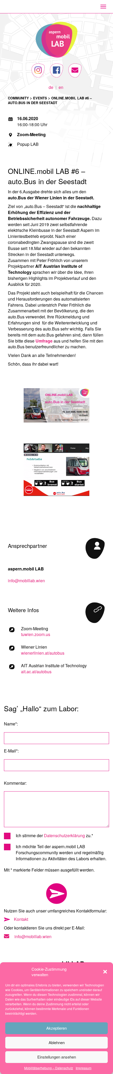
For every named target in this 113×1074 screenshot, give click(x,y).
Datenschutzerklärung (64, 835)
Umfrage (44, 341)
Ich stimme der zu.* (54, 835)
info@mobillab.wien (26, 581)
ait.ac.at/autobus (36, 672)
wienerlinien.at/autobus (42, 653)
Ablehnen (57, 1042)
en (61, 86)
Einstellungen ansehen (56, 1057)
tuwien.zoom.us (35, 634)
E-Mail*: (11, 751)
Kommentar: (15, 783)
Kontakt (21, 919)
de (51, 86)
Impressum (83, 1068)
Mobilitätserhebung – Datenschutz (48, 1068)
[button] (105, 971)
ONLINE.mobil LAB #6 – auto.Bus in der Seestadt (50, 100)
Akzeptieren (56, 1028)
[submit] (56, 893)
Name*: (11, 724)
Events (40, 97)
